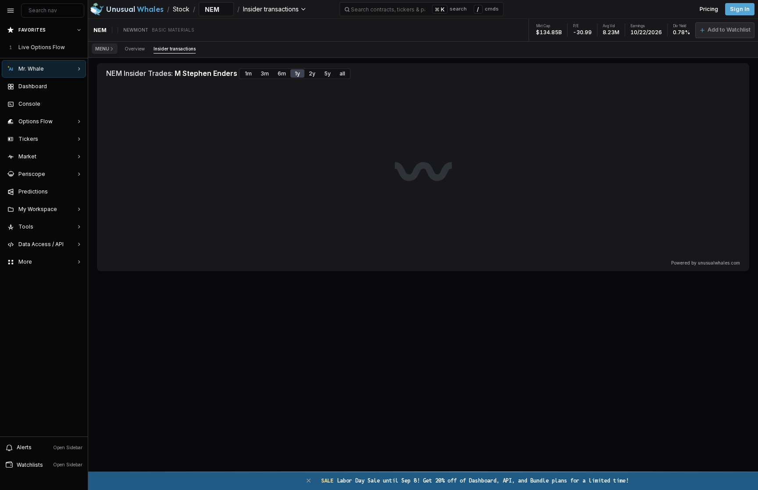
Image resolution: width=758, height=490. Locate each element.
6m (282, 73)
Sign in (740, 9)
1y (297, 73)
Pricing (709, 9)
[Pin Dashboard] (77, 86)
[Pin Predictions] (77, 191)
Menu (102, 48)
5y (327, 73)
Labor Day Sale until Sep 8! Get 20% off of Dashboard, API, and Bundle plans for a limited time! (475, 480)
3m (265, 73)
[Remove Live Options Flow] (79, 47)
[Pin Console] (77, 104)
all (342, 73)
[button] (725, 30)
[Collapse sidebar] (11, 11)
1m (248, 73)
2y (312, 73)
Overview (135, 48)
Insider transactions (175, 48)
